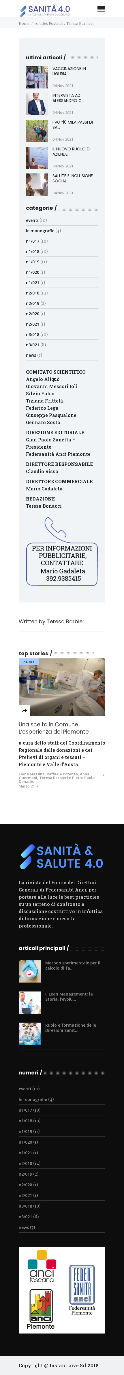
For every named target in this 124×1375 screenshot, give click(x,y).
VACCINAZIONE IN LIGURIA (69, 71)
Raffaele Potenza (62, 774)
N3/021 (32, 344)
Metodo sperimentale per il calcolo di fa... (72, 965)
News (31, 355)
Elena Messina (32, 774)
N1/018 (32, 251)
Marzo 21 (27, 786)
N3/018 (32, 334)
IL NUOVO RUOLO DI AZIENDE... (71, 151)
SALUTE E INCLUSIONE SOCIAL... (72, 178)
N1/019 (32, 262)
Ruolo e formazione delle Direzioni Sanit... (70, 1027)
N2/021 (32, 324)
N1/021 (32, 282)
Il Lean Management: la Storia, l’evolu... (69, 996)
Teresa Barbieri (66, 621)
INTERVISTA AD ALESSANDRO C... (68, 97)
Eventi (32, 220)
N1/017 (32, 241)
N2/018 (32, 293)
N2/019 (32, 303)
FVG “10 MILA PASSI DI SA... (72, 124)
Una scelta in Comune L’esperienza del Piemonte (54, 728)
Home (24, 23)
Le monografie (40, 230)
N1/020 (32, 272)
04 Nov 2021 (62, 85)
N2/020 (32, 313)
